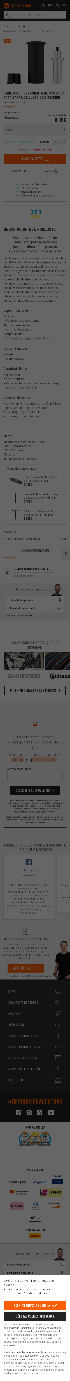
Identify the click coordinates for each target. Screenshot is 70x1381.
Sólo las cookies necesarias (35, 1316)
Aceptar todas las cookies (32, 1305)
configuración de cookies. (26, 1293)
